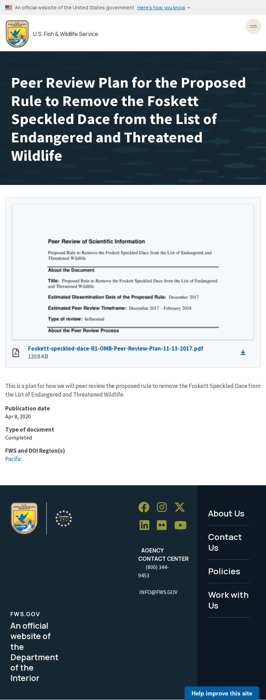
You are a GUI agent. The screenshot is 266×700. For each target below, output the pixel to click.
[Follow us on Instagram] (164, 507)
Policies (224, 571)
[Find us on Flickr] (164, 525)
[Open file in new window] (15, 353)
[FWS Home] (17, 34)
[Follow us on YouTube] (183, 525)
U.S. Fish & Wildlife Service (65, 34)
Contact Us (225, 542)
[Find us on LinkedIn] (147, 525)
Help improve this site (222, 693)
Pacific (13, 459)
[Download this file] (245, 352)
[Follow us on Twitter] (182, 507)
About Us (226, 513)
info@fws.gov (158, 591)
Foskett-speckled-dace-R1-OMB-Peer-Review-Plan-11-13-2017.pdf (115, 348)
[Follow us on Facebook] (146, 507)
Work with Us (228, 600)
